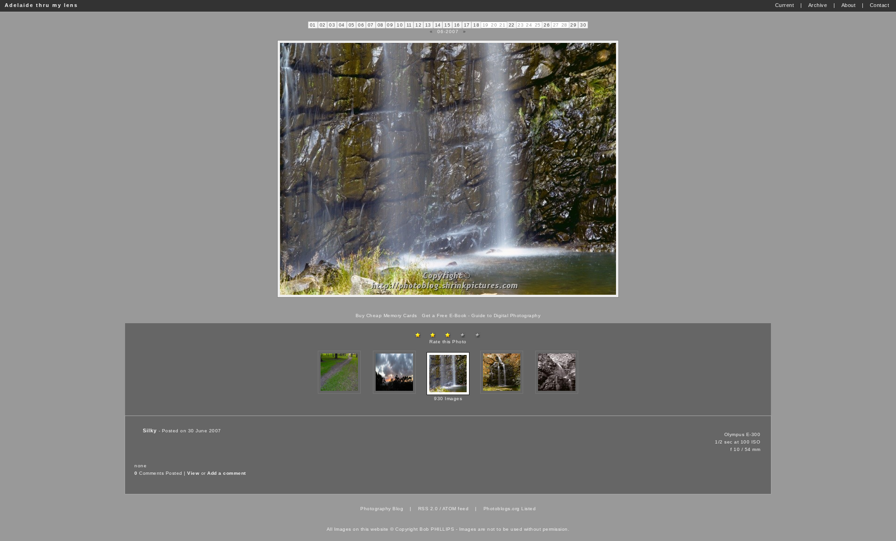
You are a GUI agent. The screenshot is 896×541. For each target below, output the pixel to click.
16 (457, 25)
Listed (528, 508)
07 (371, 25)
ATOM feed (455, 508)
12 (418, 25)
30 (583, 25)
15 (447, 25)
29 (573, 25)
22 (512, 25)
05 (352, 25)
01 (313, 25)
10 (400, 25)
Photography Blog (381, 508)
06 (361, 25)
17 (467, 25)
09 (390, 25)
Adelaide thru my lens (41, 5)
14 (438, 25)
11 (409, 25)
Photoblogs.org (501, 508)
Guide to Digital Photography (505, 315)
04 (342, 25)
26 (547, 25)
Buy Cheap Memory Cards (386, 315)
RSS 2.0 (428, 508)
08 (381, 25)
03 (332, 25)
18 (476, 25)
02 (323, 25)
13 (428, 25)
